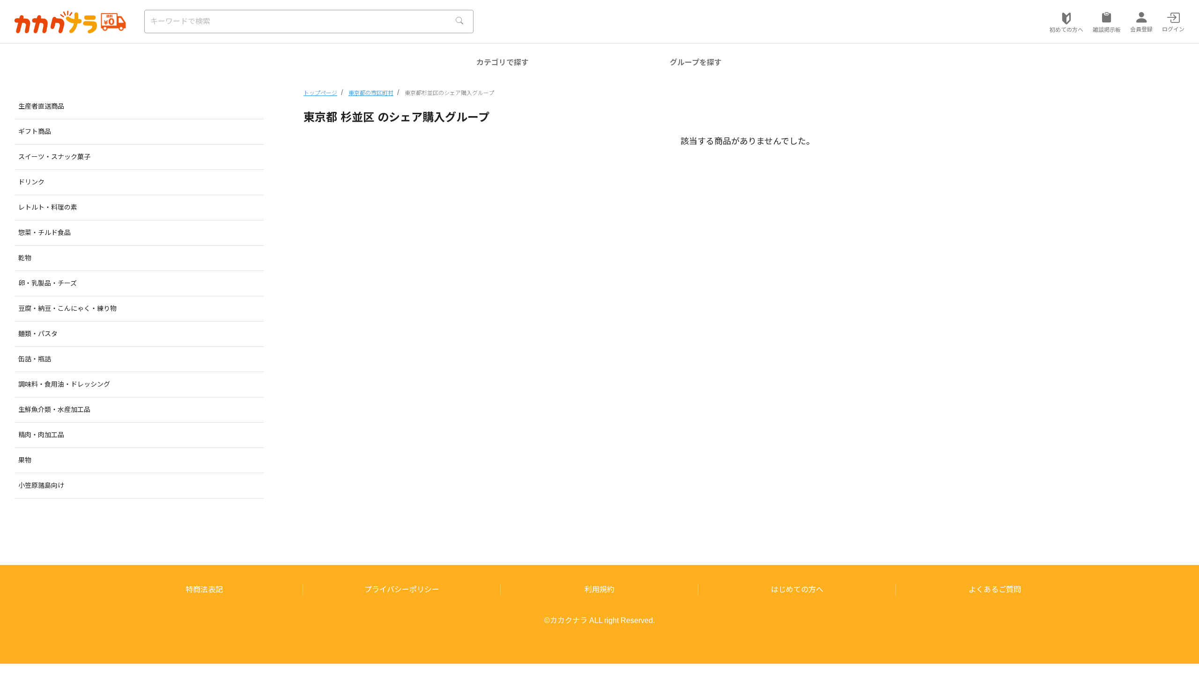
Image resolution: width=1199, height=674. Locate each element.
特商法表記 (204, 589)
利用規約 (599, 589)
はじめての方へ (797, 589)
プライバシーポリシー (401, 589)
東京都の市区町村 (370, 93)
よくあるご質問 (995, 589)
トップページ (320, 93)
